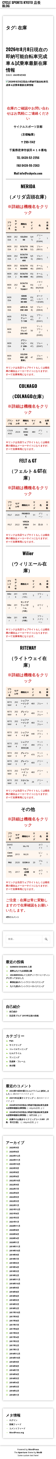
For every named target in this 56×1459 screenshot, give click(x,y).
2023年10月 (14, 1164)
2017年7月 (14, 1325)
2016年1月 (14, 1395)
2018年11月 (14, 1279)
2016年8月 (14, 1366)
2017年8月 (14, 1321)
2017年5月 (14, 1333)
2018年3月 (14, 1304)
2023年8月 (14, 1172)
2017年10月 (14, 1312)
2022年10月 (14, 1180)
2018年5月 (14, 1300)
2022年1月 (14, 1205)
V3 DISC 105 (25, 432)
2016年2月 (14, 1391)
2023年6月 (14, 1176)
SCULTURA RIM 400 (24, 257)
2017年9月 (14, 1316)
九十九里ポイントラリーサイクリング (27, 986)
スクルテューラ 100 (24, 318)
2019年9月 (14, 1255)
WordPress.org (16, 1432)
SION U (26, 862)
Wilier (28, 553)
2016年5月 (14, 1378)
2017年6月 (14, 1329)
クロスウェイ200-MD (24, 330)
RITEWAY (28, 647)
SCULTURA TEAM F (24, 286)
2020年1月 (14, 1242)
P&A (11, 1041)
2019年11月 (14, 1246)
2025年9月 (14, 1147)
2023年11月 (14, 1160)
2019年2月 (14, 1275)
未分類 (12, 1065)
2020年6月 (14, 1234)
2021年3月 (14, 1218)
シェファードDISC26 (25, 745)
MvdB (39, 1452)
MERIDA (28, 186)
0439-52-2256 (30, 157)
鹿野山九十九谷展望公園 (21, 971)
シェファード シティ (25, 772)
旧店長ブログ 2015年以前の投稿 (24, 1016)
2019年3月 (14, 1271)
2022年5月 (14, 1197)
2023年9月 (14, 1168)
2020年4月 (14, 1238)
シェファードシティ (25, 703)
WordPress (33, 1449)
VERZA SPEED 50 (26, 524)
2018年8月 (14, 1292)
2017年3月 (14, 1341)
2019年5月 (14, 1263)
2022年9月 (14, 1185)
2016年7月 (14, 1370)
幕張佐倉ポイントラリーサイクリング (27, 982)
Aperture (22, 1452)
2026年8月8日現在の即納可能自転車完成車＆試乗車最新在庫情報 (27, 59)
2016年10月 (14, 1358)
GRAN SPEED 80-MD (24, 299)
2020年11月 (14, 1226)
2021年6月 (14, 1213)
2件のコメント (12, 917)
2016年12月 (14, 1354)
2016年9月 (14, 1362)
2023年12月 (14, 1156)
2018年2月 (14, 1308)
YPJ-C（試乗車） (26, 872)
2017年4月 (14, 1337)
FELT (23, 460)
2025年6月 (14, 1152)
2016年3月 (14, 1387)
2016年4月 (14, 1382)
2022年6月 (14, 1193)
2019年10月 (14, 1250)
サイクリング (15, 1045)
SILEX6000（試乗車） (24, 357)
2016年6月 (14, 1374)
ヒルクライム (15, 1053)
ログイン (13, 1420)
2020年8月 (14, 1230)
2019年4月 (14, 1267)
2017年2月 (14, 1345)
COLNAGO (28, 385)
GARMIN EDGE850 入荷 (21, 967)
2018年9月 (14, 1288)
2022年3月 (14, 1201)
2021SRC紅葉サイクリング (21, 1098)
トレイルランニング (18, 1049)
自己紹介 (13, 1011)
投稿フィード (15, 1424)
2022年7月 (14, 1189)
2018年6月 (14, 1296)
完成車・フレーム (17, 1061)
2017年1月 (14, 1349)
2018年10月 (14, 1283)
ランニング (14, 1057)
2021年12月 (14, 1209)
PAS (10, 862)
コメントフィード (17, 1428)
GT (34, 460)
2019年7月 (14, 1259)
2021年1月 (14, 1222)
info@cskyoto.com (31, 173)
